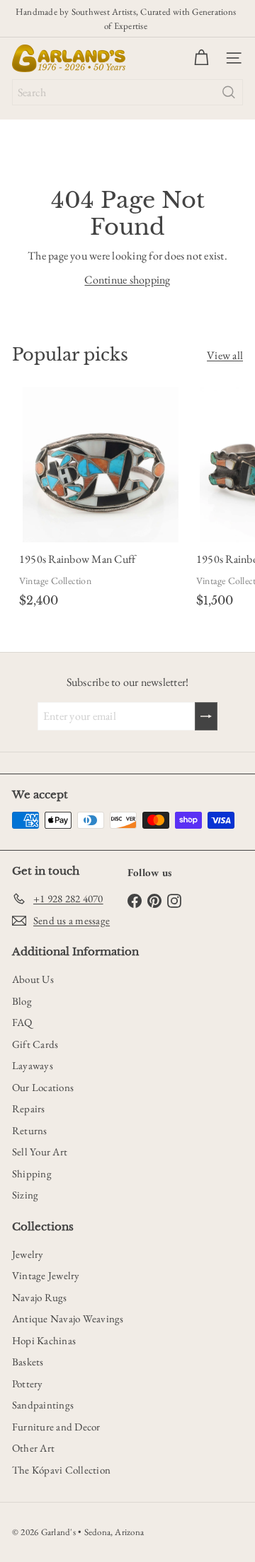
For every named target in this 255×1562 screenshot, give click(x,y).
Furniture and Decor (56, 1426)
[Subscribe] (206, 716)
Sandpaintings (43, 1404)
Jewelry (28, 1254)
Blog (22, 1001)
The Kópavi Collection (61, 1469)
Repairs (28, 1108)
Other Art (33, 1448)
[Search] (229, 92)
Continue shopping (127, 279)
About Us (33, 979)
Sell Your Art (39, 1151)
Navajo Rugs (39, 1297)
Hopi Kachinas (44, 1340)
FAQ (22, 1022)
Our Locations (43, 1087)
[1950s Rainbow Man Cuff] (100, 500)
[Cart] (201, 57)
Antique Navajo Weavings (68, 1318)
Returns (29, 1130)
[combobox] (127, 92)
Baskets (28, 1361)
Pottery (27, 1383)
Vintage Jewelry (46, 1275)
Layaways (32, 1065)
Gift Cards (35, 1044)
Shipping (32, 1173)
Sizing (25, 1194)
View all (225, 355)
